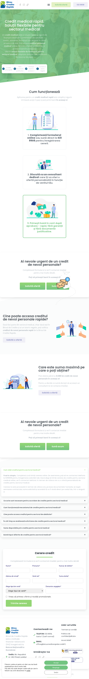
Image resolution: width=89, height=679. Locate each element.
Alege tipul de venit (13, 586)
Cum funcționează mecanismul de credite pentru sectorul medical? (32, 507)
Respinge (55, 667)
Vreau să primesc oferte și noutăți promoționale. (29, 597)
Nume (8, 566)
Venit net (36, 576)
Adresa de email (12, 576)
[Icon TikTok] (27, 5)
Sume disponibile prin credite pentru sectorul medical (26, 528)
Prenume (36, 566)
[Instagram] (39, 657)
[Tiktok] (43, 657)
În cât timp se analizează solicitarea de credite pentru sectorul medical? (34, 521)
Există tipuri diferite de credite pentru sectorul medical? (27, 535)
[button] (49, 5)
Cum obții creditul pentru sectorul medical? (22, 470)
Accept (56, 663)
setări (28, 670)
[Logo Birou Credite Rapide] (7, 4)
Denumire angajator (53, 586)
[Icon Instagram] (24, 5)
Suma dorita (64, 576)
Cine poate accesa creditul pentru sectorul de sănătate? (27, 514)
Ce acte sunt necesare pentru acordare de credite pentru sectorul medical (35, 501)
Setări (56, 672)
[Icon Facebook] (20, 5)
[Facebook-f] (36, 657)
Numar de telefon (66, 566)
